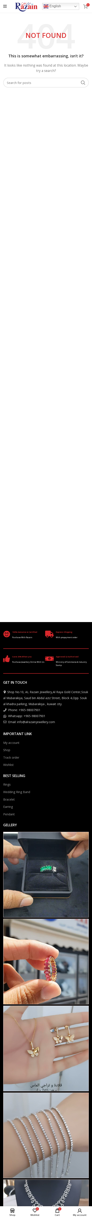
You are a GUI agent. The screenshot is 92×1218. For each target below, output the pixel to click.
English (55, 6)
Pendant (9, 814)
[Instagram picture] (46, 874)
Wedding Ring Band (16, 792)
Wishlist (8, 765)
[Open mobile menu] (5, 6)
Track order (11, 757)
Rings (7, 784)
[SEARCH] (83, 83)
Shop (6, 750)
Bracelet (9, 799)
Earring (8, 807)
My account (11, 743)
